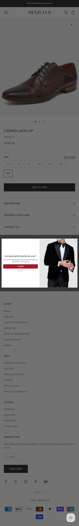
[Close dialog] (75, 240)
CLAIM (20, 266)
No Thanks (20, 270)
